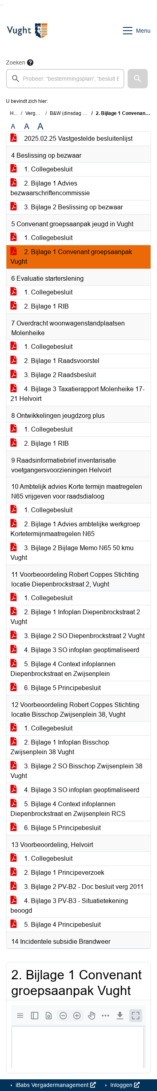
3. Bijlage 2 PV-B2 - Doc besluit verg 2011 (83, 886)
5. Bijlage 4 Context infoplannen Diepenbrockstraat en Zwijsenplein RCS (68, 809)
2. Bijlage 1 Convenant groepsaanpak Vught (71, 256)
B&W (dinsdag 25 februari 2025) (85, 113)
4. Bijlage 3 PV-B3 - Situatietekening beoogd (69, 905)
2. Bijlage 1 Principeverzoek (63, 872)
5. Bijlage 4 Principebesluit (62, 924)
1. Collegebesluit (47, 169)
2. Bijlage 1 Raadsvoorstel (61, 360)
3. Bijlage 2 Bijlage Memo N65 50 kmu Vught (72, 552)
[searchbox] (65, 78)
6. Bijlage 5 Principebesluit (62, 687)
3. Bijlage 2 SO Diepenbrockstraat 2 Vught (84, 635)
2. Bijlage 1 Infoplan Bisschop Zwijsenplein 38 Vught (59, 747)
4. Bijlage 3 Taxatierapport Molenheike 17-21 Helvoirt (77, 394)
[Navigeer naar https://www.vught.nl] (27, 31)
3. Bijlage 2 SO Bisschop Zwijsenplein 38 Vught (76, 771)
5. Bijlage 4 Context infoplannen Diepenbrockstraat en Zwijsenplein (63, 669)
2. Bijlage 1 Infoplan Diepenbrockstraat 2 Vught (75, 617)
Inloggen (121, 1085)
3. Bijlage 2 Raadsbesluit (59, 374)
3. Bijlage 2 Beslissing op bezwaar (73, 207)
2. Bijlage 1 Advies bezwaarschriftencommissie (50, 188)
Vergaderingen (41, 113)
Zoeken (15, 62)
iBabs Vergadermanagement (52, 1085)
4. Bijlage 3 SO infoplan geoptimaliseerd (81, 650)
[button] (138, 78)
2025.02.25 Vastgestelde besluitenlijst (77, 138)
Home (16, 113)
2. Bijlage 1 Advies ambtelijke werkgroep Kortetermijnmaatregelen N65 (75, 529)
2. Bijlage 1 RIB (46, 306)
